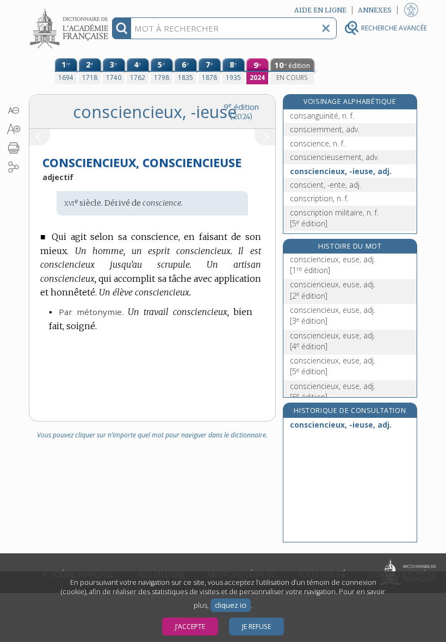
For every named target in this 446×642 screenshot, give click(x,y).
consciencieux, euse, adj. (332, 264)
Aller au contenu (70, 9)
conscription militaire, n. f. (334, 218)
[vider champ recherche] (326, 28)
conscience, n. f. (317, 143)
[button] (13, 110)
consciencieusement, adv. (334, 157)
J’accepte (190, 626)
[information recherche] (121, 28)
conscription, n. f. (319, 198)
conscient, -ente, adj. (325, 185)
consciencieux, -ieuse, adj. (341, 171)
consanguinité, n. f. (322, 115)
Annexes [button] (375, 10)
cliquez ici (230, 605)
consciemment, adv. (325, 129)
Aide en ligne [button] (320, 10)
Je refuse (256, 626)
